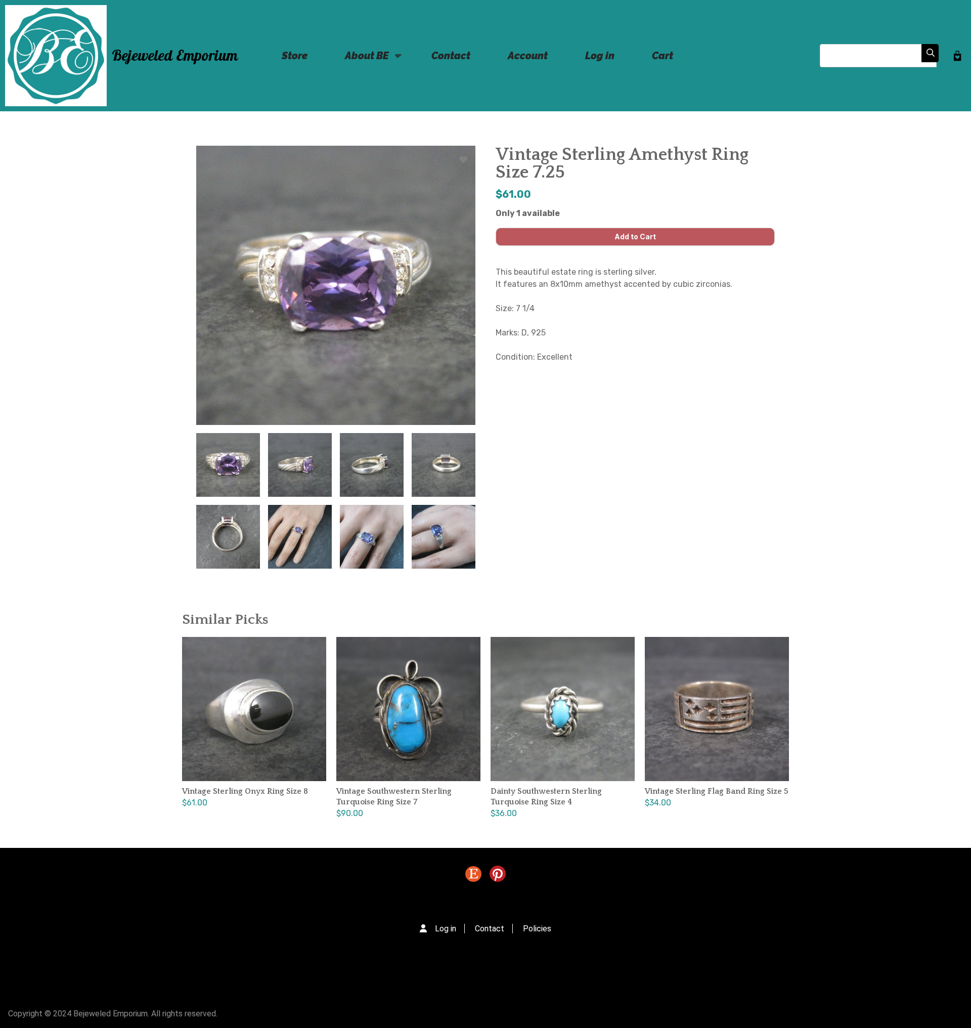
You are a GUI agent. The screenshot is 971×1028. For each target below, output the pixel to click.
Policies (537, 928)
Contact (450, 56)
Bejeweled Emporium (175, 56)
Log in (599, 56)
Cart (662, 56)
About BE (359, 61)
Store (294, 56)
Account (528, 56)
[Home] (56, 55)
